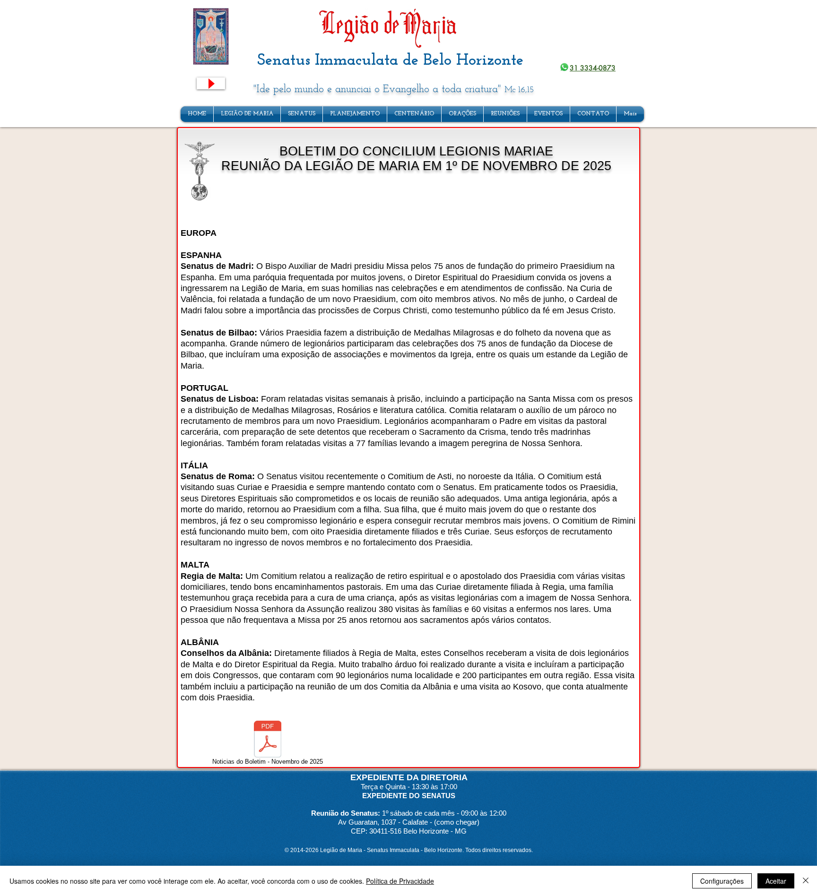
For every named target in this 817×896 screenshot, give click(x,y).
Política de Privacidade (400, 881)
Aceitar (775, 881)
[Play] (211, 83)
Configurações (722, 881)
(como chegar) (456, 822)
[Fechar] (805, 880)
